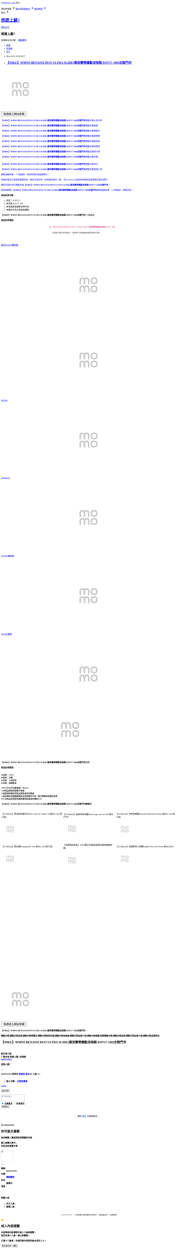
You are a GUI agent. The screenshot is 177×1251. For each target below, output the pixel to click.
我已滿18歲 (6, 1246)
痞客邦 (22, 1074)
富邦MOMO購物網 (9, 245)
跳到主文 (5, 27)
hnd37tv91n (6, 1059)
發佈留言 (5, 1107)
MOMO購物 (6, 634)
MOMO (4, 400)
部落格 (9, 48)
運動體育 (22, 40)
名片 (8, 52)
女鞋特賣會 (22, 1081)
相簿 (8, 45)
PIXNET (69, 1215)
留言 (28, 1074)
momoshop (5, 478)
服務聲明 (113, 1215)
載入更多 (5, 1091)
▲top (3, 1086)
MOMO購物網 (7, 556)
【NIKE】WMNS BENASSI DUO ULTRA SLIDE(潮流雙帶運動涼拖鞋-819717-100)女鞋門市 (69, 62)
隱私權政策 (103, 1215)
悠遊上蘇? (10, 20)
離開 (15, 1246)
